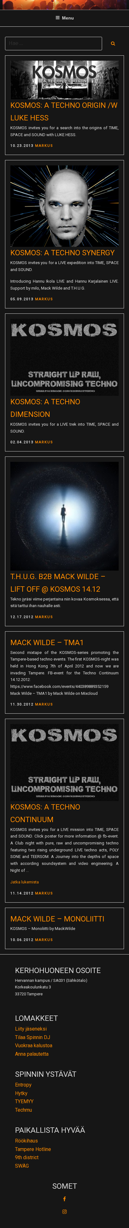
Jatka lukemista (24, 882)
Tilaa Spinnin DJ (32, 1037)
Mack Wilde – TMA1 (47, 642)
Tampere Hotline (33, 1149)
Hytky (21, 1093)
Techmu (23, 1110)
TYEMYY (24, 1101)
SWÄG (22, 1166)
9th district (27, 1157)
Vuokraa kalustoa (33, 1045)
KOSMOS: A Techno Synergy (62, 252)
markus (44, 146)
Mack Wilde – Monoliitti (57, 919)
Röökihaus (26, 1141)
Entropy (23, 1085)
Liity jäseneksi (31, 1029)
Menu (68, 17)
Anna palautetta (32, 1054)
